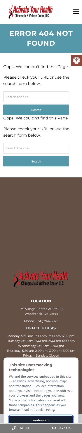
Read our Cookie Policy (37, 410)
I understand (41, 420)
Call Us (23, 428)
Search (36, 161)
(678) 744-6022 (46, 321)
